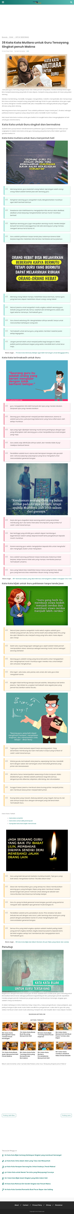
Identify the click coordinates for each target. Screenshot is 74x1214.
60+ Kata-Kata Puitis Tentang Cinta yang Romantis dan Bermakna (27, 1055)
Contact (25, 1205)
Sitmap (48, 1205)
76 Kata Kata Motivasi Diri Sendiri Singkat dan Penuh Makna (28, 1184)
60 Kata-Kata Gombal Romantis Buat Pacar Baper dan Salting (29, 1189)
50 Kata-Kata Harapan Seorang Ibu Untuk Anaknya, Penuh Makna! (30, 1166)
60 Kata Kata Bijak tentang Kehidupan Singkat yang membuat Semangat (33, 1155)
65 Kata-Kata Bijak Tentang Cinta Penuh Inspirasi (45, 1035)
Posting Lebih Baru (9, 1115)
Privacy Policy (37, 1205)
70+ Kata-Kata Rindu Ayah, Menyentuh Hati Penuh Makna (10, 1054)
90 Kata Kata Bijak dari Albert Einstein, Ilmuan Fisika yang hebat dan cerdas (42, 942)
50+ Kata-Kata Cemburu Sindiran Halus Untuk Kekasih (63, 1053)
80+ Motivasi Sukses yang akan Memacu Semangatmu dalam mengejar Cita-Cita (42, 579)
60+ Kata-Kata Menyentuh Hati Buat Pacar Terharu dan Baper (63, 1035)
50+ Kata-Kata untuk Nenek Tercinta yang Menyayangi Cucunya (29, 1172)
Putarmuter (41, 1211)
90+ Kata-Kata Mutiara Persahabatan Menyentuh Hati (44, 1055)
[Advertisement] (37, 20)
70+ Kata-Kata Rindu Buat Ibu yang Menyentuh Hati (27, 1034)
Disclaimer (59, 1205)
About (17, 1205)
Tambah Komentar (19, 51)
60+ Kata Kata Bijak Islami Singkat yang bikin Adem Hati (26, 1178)
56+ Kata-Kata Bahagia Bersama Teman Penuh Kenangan (8, 1036)
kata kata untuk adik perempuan (21, 821)
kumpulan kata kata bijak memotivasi (22, 824)
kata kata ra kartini (16, 818)
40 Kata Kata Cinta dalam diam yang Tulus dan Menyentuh (27, 1161)
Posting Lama (66, 1115)
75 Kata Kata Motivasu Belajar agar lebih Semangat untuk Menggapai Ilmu (42, 353)
